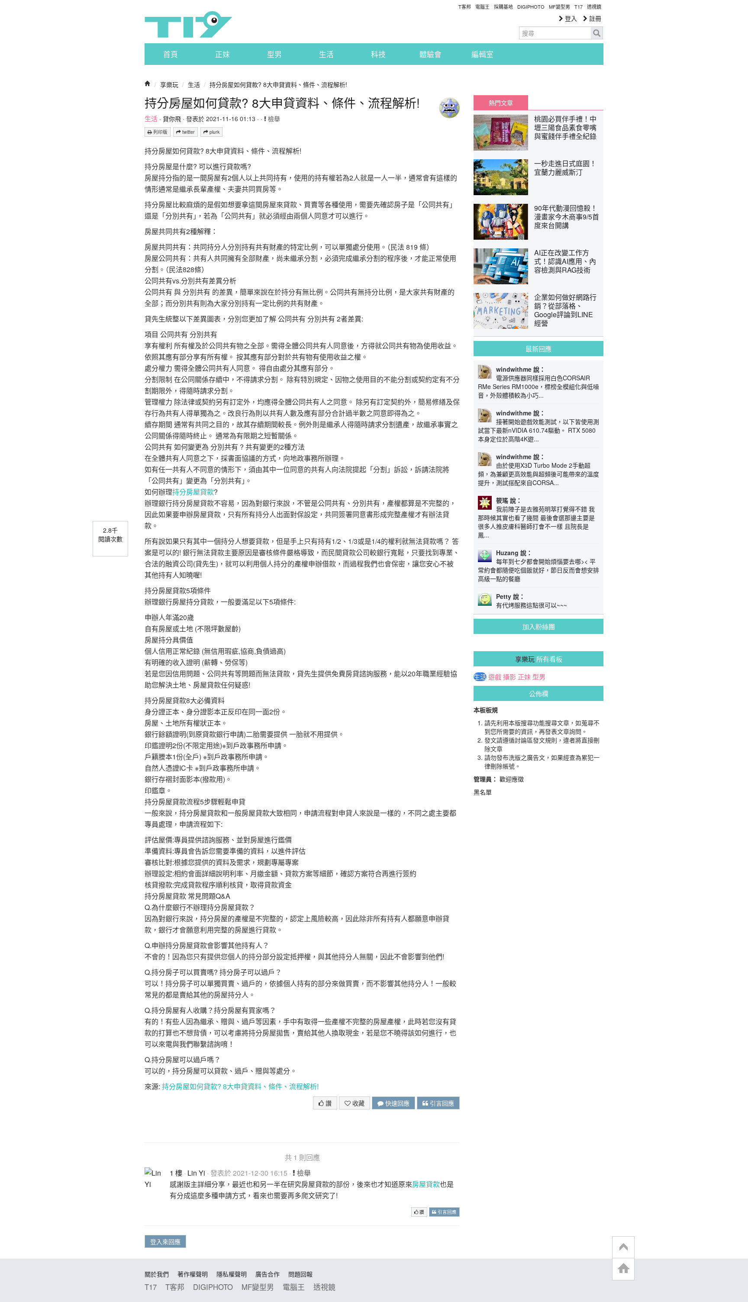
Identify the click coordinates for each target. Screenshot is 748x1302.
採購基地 (503, 6)
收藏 (357, 1103)
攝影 (509, 676)
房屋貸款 (426, 1184)
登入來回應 (165, 1241)
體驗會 (430, 54)
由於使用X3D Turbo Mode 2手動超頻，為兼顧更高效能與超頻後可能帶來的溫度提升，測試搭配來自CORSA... (538, 474)
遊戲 (494, 676)
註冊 (594, 18)
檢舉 (273, 118)
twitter (188, 132)
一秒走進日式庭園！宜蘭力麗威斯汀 (565, 167)
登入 (570, 18)
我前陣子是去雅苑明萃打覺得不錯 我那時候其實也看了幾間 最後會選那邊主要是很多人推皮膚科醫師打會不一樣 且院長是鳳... (536, 522)
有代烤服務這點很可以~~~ (531, 605)
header (623, 1247)
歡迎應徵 (512, 779)
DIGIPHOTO (531, 6)
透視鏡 (594, 6)
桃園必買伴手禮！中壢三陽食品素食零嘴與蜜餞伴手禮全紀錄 (565, 127)
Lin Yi (196, 1173)
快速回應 (396, 1103)
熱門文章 (501, 102)
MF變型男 (559, 6)
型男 (274, 54)
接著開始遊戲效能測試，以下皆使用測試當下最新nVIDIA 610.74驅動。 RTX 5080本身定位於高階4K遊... (538, 430)
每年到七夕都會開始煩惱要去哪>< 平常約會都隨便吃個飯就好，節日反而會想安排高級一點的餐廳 (538, 570)
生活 (326, 54)
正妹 (222, 54)
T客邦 (464, 6)
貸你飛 (172, 118)
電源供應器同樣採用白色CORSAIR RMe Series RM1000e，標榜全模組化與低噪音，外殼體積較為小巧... (538, 386)
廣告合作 (267, 1274)
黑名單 (483, 792)
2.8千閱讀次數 (110, 534)
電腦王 (482, 6)
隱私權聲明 (231, 1274)
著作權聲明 (192, 1274)
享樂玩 (169, 84)
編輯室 (482, 54)
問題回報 (300, 1274)
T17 (188, 24)
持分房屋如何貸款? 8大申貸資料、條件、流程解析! (278, 84)
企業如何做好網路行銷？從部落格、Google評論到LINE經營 (565, 310)
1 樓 (176, 1173)
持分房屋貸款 (193, 492)
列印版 (160, 132)
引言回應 (441, 1103)
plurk (213, 132)
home (623, 1268)
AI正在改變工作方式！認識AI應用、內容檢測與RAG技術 (565, 261)
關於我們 (157, 1274)
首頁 (170, 54)
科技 (378, 54)
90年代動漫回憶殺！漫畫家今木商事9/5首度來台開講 (566, 216)
